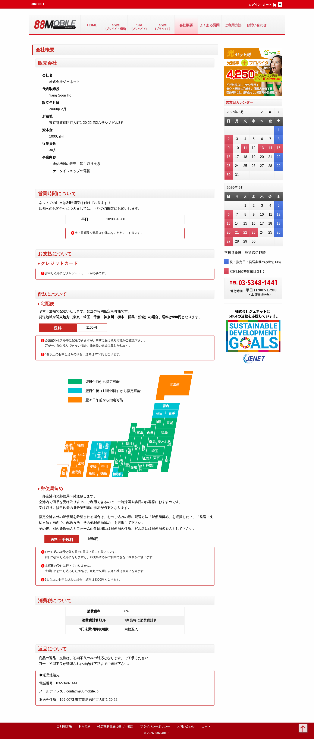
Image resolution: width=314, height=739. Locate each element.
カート (272, 4)
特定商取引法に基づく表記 (115, 726)
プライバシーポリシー (155, 726)
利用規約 (85, 726)
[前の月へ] (262, 112)
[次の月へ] (278, 112)
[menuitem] (92, 24)
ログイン (255, 4)
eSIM (116, 26)
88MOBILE (38, 4)
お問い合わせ (256, 25)
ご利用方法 (233, 25)
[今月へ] (270, 112)
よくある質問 (209, 25)
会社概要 (186, 25)
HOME (92, 25)
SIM (139, 26)
